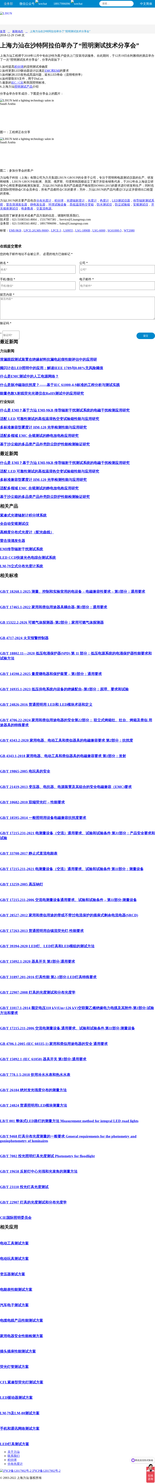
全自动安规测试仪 (14, 524)
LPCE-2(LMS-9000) (36, 230)
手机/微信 (7, 279)
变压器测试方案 (12, 1274)
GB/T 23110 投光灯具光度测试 (24, 1187)
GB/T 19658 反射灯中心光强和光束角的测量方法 (39, 1171)
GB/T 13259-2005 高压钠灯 (21, 884)
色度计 (104, 200)
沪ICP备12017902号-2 (45, 1470)
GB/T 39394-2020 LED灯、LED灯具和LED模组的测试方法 (47, 946)
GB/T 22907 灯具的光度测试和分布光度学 (33, 1202)
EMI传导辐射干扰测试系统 (21, 549)
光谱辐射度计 (76, 200)
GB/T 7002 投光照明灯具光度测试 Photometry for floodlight (47, 1156)
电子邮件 (86, 279)
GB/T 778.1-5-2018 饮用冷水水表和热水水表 (35, 1075)
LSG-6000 (98, 230)
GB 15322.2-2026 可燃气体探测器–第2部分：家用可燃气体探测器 (52, 622)
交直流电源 (43, 208)
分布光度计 (43, 200)
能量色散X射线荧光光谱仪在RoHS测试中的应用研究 (42, 393)
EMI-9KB (15, 230)
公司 (83, 263)
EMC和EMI (52, 70)
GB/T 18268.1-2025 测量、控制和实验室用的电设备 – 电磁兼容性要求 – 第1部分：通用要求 (72, 592)
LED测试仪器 (121, 200)
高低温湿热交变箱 (82, 204)
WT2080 (129, 230)
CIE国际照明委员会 (16, 1218)
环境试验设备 (57, 204)
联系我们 (14, 1455)
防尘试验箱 (122, 204)
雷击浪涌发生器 (16, 204)
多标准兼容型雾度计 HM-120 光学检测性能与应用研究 (43, 427)
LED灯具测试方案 (14, 1444)
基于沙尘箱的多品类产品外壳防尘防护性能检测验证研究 (45, 444)
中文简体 (146, 3)
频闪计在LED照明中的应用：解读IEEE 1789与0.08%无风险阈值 (51, 368)
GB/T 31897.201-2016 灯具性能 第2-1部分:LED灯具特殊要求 (48, 977)
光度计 (92, 200)
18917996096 (62, 3)
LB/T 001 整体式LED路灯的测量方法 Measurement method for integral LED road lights (69, 1121)
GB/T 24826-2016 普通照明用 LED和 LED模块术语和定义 (46, 705)
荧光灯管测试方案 (14, 1367)
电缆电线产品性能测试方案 (21, 1320)
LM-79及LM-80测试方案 (20, 1413)
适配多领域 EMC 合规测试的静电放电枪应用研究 (39, 436)
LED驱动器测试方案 (16, 1398)
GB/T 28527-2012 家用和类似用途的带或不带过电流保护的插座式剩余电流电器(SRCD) (69, 915)
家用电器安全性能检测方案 (21, 1336)
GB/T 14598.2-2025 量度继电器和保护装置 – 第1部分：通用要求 (51, 674)
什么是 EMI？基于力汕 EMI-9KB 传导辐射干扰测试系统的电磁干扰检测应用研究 (65, 410)
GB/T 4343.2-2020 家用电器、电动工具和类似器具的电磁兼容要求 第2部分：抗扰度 (66, 740)
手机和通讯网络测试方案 (20, 1428)
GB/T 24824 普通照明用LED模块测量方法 (33, 1105)
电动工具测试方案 (14, 1243)
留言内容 (7, 294)
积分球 (18, 66)
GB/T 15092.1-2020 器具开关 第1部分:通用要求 (37, 961)
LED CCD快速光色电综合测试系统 (28, 558)
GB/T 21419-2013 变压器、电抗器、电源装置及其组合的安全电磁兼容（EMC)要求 (66, 787)
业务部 (8, 3)
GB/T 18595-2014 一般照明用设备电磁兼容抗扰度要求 (43, 818)
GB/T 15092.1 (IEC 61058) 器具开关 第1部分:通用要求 (43, 1059)
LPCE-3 (56, 230)
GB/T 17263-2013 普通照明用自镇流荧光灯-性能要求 (42, 931)
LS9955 (68, 230)
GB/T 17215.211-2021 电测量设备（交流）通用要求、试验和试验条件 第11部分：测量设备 (72, 869)
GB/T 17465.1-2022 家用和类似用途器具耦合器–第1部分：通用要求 (53, 607)
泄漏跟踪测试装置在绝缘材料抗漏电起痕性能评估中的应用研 (48, 359)
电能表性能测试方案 (16, 1289)
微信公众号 (27, 3)
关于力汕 (14, 1451)
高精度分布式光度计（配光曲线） (27, 532)
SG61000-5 (115, 230)
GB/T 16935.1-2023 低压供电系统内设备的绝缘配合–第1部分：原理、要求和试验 (64, 689)
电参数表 (27, 208)
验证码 (5, 323)
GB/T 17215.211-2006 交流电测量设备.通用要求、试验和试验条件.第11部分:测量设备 (67, 1028)
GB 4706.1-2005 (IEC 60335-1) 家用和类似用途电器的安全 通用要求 (54, 1044)
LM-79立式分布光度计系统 (21, 566)
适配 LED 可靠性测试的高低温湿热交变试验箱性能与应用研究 (49, 419)
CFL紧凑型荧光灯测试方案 (21, 1382)
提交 (145, 335)
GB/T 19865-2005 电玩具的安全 (25, 771)
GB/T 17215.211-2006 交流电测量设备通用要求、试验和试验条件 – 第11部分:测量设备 (68, 900)
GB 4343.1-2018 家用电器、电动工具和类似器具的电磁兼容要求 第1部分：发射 (63, 756)
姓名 (4, 263)
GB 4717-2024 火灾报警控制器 (24, 638)
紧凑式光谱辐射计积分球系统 (23, 515)
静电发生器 (37, 204)
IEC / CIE (17, 82)
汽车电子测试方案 (14, 1305)
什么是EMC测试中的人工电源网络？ (29, 376)
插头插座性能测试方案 (18, 1351)
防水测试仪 (104, 204)
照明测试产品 (23, 86)
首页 (2, 31)
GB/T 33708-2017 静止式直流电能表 (28, 853)
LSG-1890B (82, 230)
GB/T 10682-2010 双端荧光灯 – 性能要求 (32, 802)
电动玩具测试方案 (14, 1259)
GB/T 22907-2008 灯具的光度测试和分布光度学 (37, 992)
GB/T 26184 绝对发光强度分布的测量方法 (33, 1090)
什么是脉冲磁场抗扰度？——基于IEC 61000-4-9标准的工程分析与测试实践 (60, 385)
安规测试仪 (140, 204)
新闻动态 (17, 31)
